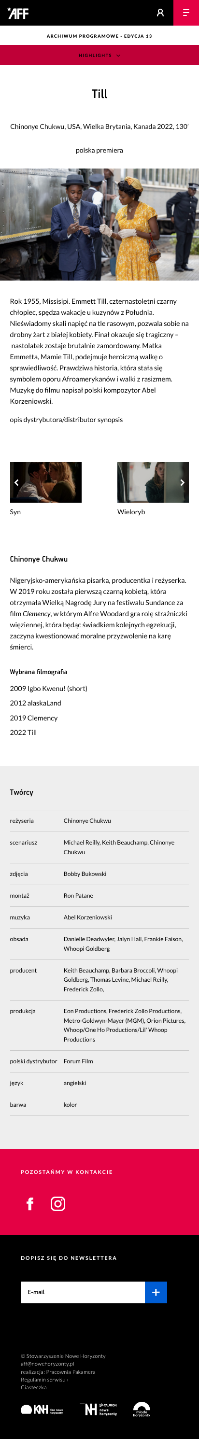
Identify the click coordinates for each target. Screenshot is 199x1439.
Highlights (95, 55)
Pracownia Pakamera (71, 1372)
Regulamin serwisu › (45, 1380)
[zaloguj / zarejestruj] (160, 13)
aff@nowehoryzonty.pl (47, 1364)
